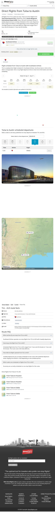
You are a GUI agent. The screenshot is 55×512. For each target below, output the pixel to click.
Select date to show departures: (19, 136)
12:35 (30, 83)
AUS (29, 31)
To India (34, 498)
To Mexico (21, 501)
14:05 (50, 87)
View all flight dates (44, 54)
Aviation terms (9, 503)
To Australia (34, 499)
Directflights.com (32, 509)
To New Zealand (33, 501)
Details (49, 150)
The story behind (46, 498)
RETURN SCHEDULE (24, 92)
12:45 (11, 83)
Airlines (4, 14)
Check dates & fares (19, 14)
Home (46, 496)
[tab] (5, 60)
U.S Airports (9, 501)
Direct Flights (5, 304)
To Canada (21, 499)
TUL (2, 31)
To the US (21, 498)
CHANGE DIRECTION (28, 36)
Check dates (50, 42)
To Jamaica (21, 503)
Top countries (9, 499)
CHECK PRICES (33, 92)
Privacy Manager (46, 501)
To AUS (16, 304)
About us (46, 499)
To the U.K (34, 503)
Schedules (10, 14)
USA (12, 304)
